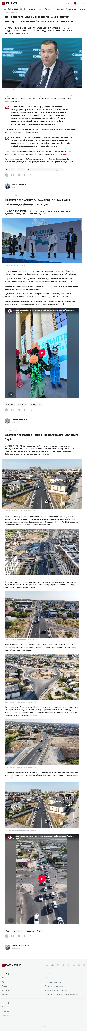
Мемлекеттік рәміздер (54, 986)
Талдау (4, 986)
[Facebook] (24, 175)
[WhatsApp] (12, 175)
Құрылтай (10, 405)
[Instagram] (6, 175)
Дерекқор (60, 9)
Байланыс (5, 1011)
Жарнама (5, 1015)
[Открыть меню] (83, 3)
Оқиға (4, 978)
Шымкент (10, 170)
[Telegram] (18, 175)
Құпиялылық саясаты (53, 982)
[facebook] (63, 965)
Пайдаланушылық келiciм (54, 978)
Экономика (6, 990)
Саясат (4, 982)
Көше (8, 931)
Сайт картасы (7, 1007)
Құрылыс (30, 931)
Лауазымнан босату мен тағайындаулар (45, 170)
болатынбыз (62, 154)
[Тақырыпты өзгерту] (76, 3)
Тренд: (4, 9)
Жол (39, 931)
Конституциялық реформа (34, 9)
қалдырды (23, 33)
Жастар (21, 170)
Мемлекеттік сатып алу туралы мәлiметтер (62, 994)
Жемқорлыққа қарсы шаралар (56, 990)
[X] (30, 175)
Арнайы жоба (50, 9)
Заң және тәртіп (72, 9)
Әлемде (5, 994)
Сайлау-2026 (13, 9)
